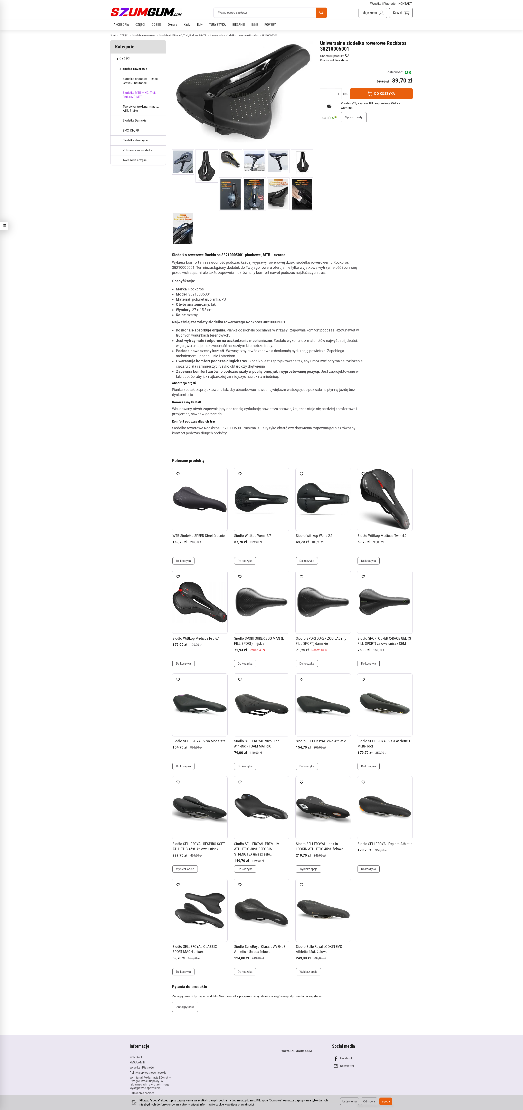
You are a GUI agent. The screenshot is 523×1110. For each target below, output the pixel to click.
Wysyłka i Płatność (383, 4)
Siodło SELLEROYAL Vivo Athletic (321, 741)
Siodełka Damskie (134, 120)
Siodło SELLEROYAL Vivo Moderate (199, 741)
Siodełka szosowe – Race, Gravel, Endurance (140, 81)
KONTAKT (405, 4)
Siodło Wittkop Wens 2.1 (314, 535)
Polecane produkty (188, 460)
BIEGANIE (238, 25)
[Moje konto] (373, 13)
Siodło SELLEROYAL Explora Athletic (385, 843)
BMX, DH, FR (131, 130)
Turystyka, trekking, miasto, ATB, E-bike (141, 109)
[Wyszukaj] (321, 13)
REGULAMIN (137, 1062)
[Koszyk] (401, 13)
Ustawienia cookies (142, 1093)
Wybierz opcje (185, 869)
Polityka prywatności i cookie (148, 1072)
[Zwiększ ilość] (323, 93)
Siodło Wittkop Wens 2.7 (252, 535)
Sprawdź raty (353, 117)
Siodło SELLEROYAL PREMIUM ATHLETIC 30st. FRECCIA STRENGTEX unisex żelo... (256, 849)
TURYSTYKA (217, 25)
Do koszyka (183, 560)
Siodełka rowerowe (133, 69)
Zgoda (386, 1101)
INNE (254, 25)
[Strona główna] (146, 12)
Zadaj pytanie (185, 1006)
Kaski (187, 25)
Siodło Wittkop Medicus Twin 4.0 (382, 535)
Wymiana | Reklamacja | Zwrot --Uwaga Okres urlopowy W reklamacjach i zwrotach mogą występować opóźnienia (150, 1082)
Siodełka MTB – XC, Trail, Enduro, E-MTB (139, 95)
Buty (200, 25)
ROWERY (270, 25)
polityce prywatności (240, 1104)
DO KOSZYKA (384, 94)
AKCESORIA (121, 25)
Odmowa (369, 1101)
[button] (183, 162)
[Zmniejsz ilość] (338, 93)
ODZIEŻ (156, 25)
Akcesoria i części (135, 160)
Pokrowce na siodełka (137, 150)
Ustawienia (349, 1101)
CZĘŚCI (140, 25)
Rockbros (341, 60)
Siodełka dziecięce (135, 140)
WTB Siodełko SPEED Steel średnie (198, 535)
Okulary (172, 25)
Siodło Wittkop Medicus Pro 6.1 (196, 638)
